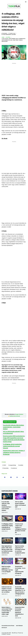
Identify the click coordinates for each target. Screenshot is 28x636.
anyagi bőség (12, 465)
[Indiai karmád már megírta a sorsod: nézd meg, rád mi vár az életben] (7, 581)
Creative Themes (6, 634)
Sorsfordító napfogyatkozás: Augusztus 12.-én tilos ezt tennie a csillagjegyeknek (20, 590)
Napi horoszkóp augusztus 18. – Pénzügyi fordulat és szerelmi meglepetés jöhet (20, 549)
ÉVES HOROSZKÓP (7, 34)
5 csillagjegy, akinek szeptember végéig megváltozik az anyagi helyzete (12, 446)
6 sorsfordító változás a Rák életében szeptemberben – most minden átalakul (13, 427)
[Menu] (25, 1)
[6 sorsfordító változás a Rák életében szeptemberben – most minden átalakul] (7, 496)
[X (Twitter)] (11, 477)
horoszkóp (5, 468)
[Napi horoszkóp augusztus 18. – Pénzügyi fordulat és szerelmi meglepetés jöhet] (20, 540)
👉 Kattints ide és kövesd (14, 416)
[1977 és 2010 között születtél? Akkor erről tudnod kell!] (20, 496)
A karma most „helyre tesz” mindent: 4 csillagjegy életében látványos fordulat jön (14, 452)
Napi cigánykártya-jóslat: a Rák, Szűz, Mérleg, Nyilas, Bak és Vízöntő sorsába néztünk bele (7, 549)
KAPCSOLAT (4, 627)
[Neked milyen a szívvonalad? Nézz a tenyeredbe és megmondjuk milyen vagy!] (7, 602)
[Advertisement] (14, 78)
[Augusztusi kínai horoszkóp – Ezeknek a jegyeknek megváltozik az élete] (20, 602)
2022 (4, 465)
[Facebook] (5, 477)
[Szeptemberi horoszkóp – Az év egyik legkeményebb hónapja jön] (20, 561)
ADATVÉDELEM (19, 625)
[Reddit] (23, 477)
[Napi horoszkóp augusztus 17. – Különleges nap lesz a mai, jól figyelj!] (7, 561)
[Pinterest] (17, 477)
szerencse (14, 468)
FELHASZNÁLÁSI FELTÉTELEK (8, 625)
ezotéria (20, 465)
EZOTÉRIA (13, 34)
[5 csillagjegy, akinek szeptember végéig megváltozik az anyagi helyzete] (7, 518)
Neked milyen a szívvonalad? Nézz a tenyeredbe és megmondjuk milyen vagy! (7, 611)
